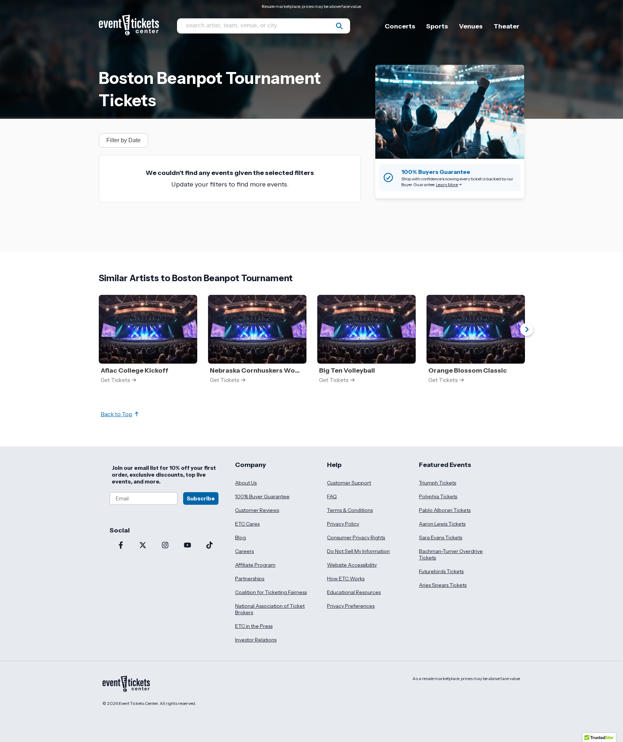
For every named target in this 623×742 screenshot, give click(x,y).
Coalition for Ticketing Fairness (271, 592)
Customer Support (349, 483)
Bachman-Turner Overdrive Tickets (451, 554)
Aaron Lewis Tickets (442, 524)
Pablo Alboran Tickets (444, 510)
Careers (244, 551)
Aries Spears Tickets (443, 585)
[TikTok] (209, 545)
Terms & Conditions (350, 510)
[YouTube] (187, 545)
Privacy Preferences (351, 606)
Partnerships (249, 578)
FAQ (332, 496)
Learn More (447, 184)
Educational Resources (354, 592)
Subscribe (201, 498)
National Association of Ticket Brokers (270, 609)
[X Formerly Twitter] (143, 545)
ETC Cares (247, 524)
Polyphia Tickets (438, 496)
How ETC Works (345, 578)
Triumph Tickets (437, 483)
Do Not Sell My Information (358, 551)
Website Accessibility (352, 565)
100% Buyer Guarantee (262, 496)
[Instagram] (165, 545)
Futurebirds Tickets (441, 571)
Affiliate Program (255, 565)
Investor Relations (256, 640)
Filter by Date (123, 140)
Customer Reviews (257, 510)
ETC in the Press (254, 626)
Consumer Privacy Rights (356, 537)
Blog (240, 537)
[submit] (339, 26)
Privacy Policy (343, 524)
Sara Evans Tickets (440, 537)
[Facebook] (121, 545)
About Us (246, 483)
